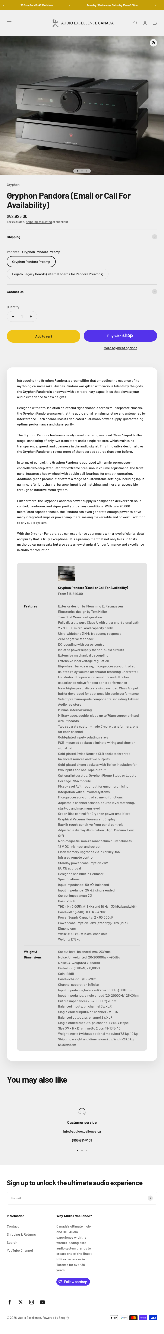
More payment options (120, 348)
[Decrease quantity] (13, 316)
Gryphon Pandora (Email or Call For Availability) (93, 587)
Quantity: (14, 307)
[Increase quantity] (31, 316)
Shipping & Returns (21, 1234)
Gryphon (13, 184)
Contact (13, 1226)
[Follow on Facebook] (10, 1302)
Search (12, 1242)
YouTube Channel (20, 1250)
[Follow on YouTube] (42, 1302)
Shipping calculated (39, 222)
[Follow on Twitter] (20, 1302)
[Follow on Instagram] (31, 1302)
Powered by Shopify (55, 1317)
